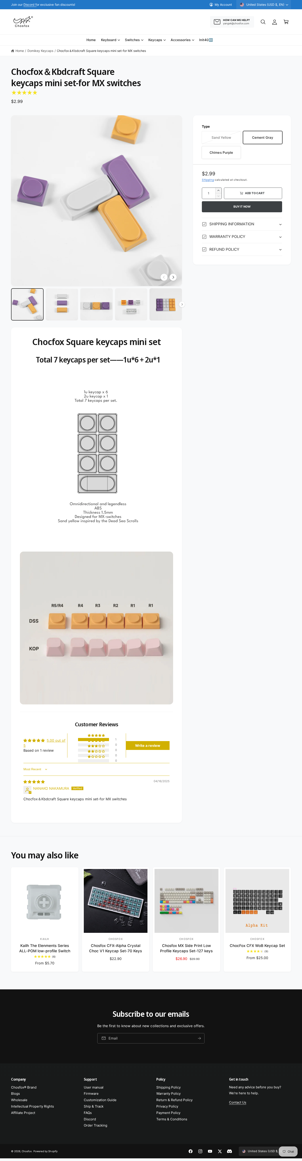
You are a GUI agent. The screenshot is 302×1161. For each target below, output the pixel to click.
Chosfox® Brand (23, 1087)
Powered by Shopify (45, 1151)
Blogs (15, 1093)
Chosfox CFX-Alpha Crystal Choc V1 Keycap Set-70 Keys (115, 948)
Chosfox (27, 1151)
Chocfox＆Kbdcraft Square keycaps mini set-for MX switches (101, 51)
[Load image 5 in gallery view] (165, 304)
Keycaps (155, 40)
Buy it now (241, 206)
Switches (132, 40)
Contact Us (237, 1102)
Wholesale (19, 1100)
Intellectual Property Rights (32, 1106)
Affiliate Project (23, 1113)
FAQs (88, 1113)
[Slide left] (164, 277)
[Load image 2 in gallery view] (62, 304)
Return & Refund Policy (174, 1100)
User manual (93, 1087)
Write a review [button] (147, 745)
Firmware (91, 1093)
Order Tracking (95, 1125)
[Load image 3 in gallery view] (96, 304)
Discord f (29, 4)
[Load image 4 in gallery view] (131, 304)
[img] (34, 782)
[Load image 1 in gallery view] (27, 304)
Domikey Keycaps (40, 51)
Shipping (208, 179)
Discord (90, 1119)
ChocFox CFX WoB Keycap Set (257, 945)
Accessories (181, 40)
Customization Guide (100, 1100)
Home (19, 51)
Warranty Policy (168, 1093)
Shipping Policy (168, 1087)
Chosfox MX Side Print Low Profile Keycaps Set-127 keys (186, 948)
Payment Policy (168, 1113)
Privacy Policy (167, 1106)
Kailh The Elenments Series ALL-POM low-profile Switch (44, 948)
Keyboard (108, 40)
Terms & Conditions (171, 1119)
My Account (223, 4)
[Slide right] (173, 277)
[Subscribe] (200, 1038)
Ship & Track (93, 1106)
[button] (263, 22)
